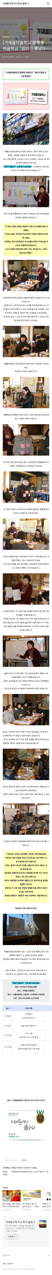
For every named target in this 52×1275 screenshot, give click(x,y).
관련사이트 (7, 1255)
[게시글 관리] (14, 1160)
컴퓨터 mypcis (8, 1269)
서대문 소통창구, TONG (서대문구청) (17, 1260)
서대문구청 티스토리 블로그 (16, 3)
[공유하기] (11, 1160)
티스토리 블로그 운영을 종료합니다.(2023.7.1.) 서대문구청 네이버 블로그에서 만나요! (20, 1228)
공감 (4, 1264)
